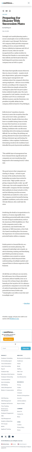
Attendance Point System (7, 374)
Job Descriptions (21, 400)
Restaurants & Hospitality (23, 358)
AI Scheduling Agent (6, 361)
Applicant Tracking (6, 429)
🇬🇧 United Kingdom (22, 444)
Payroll (3, 369)
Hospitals (19, 374)
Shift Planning (4, 398)
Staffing (19, 369)
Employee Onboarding (7, 377)
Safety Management (6, 387)
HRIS (2, 416)
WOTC (3, 426)
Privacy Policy (20, 427)
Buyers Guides (21, 403)
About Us (19, 411)
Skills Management (6, 400)
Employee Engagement (7, 413)
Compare (19, 393)
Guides (19, 387)
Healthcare (20, 361)
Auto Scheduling (5, 382)
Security (19, 398)
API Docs (19, 390)
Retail (18, 366)
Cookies (19, 424)
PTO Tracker (4, 424)
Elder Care (20, 371)
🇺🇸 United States (5, 444)
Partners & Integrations (23, 395)
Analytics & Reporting (6, 421)
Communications (5, 379)
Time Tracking (5, 406)
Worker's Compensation (7, 390)
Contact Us (20, 414)
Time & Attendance (6, 363)
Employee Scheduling (6, 358)
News (18, 416)
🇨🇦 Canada (13, 444)
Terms (18, 430)
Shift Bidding (4, 385)
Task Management (6, 418)
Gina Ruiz (27, 303)
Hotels (19, 363)
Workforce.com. (14, 318)
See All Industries (21, 377)
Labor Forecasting (6, 366)
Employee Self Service (7, 403)
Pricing (19, 385)
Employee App (5, 371)
